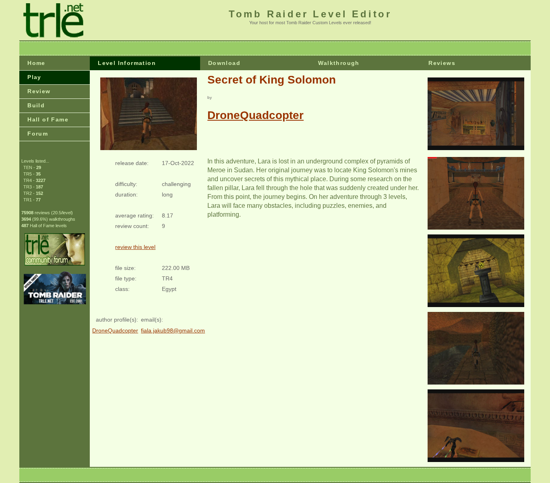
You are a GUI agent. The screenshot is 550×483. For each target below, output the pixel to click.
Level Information (127, 63)
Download (224, 63)
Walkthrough (338, 63)
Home (36, 63)
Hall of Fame (47, 119)
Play (34, 77)
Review (38, 91)
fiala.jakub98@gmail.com (173, 330)
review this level (135, 247)
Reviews (441, 63)
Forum (37, 133)
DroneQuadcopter (255, 115)
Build (36, 105)
